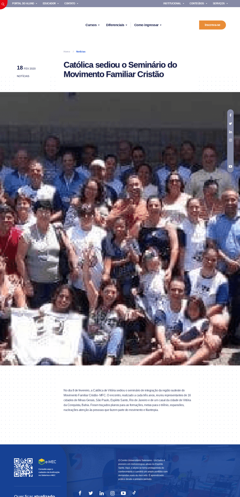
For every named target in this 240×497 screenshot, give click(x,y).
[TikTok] (134, 493)
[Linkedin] (101, 493)
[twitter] (230, 123)
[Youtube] (230, 166)
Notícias (23, 76)
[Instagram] (112, 493)
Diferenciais (115, 25)
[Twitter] (90, 493)
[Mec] (37, 467)
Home (67, 51)
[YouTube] (123, 493)
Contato (69, 3)
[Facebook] (80, 493)
